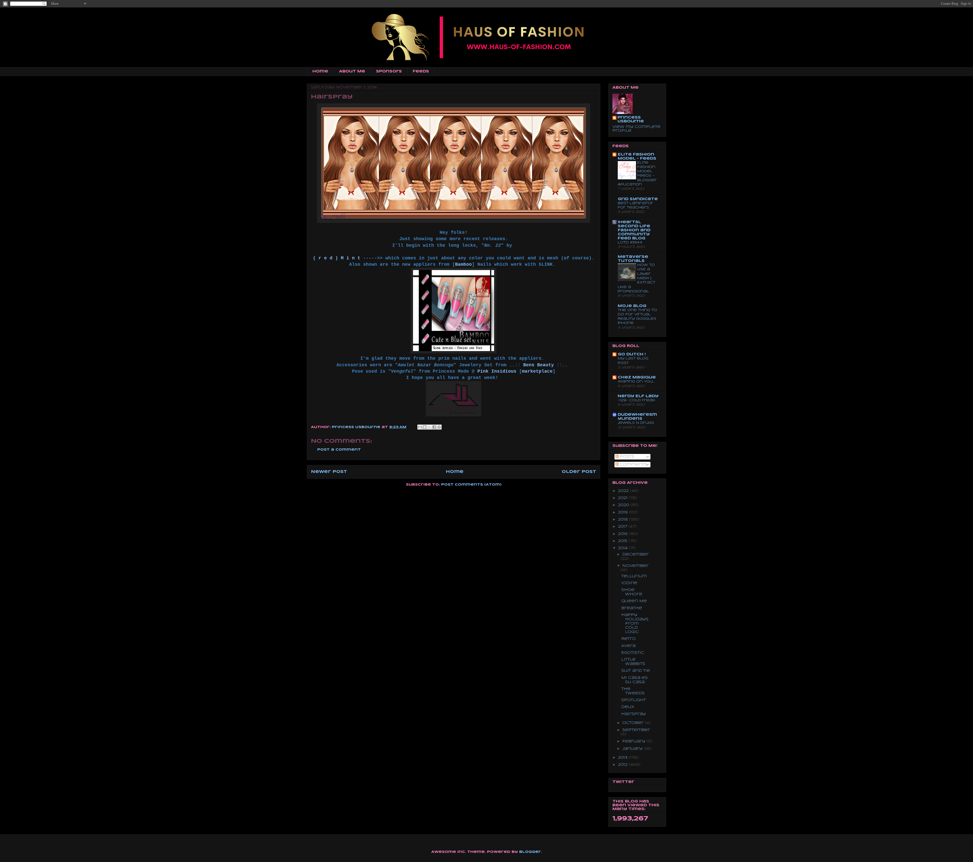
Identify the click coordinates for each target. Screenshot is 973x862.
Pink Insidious (496, 371)
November (635, 566)
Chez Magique (637, 377)
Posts (626, 456)
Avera (628, 646)
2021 (623, 498)
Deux (627, 707)
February (634, 741)
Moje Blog (632, 306)
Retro (628, 639)
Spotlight (633, 700)
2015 (623, 541)
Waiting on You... (636, 381)
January (633, 749)
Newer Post (329, 472)
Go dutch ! (632, 354)
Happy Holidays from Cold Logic (634, 623)
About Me (352, 71)
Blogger (530, 852)
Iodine (629, 583)
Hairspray (633, 714)
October (633, 723)
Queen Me (634, 601)
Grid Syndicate (638, 199)
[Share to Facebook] (434, 427)
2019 (623, 512)
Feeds (421, 71)
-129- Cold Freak (636, 400)
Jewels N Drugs (636, 423)
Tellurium (634, 576)
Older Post (579, 472)
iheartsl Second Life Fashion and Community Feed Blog (634, 230)
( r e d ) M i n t (336, 258)
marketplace (537, 371)
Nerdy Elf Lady (638, 396)
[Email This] (419, 427)
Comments (633, 464)
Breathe (631, 608)
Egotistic (632, 653)
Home (320, 71)
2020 (624, 505)
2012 (623, 765)
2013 (623, 757)
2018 (623, 519)
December (635, 554)
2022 (624, 491)
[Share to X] (429, 427)
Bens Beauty (538, 365)
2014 (623, 548)
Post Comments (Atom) (471, 484)
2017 (623, 526)
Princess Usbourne (357, 427)
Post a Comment (339, 449)
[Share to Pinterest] (439, 427)
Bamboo (463, 264)
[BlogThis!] (424, 427)
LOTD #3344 (630, 242)
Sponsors (389, 71)
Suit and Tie (635, 671)
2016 (623, 534)
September (636, 730)
